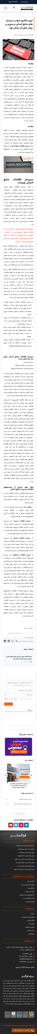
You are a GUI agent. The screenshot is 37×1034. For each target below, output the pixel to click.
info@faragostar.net (25, 959)
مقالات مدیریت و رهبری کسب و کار (22, 35)
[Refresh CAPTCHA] (15, 699)
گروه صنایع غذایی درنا (28, 898)
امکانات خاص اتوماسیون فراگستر (26, 849)
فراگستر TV (31, 924)
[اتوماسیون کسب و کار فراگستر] (21, 8)
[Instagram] (21, 825)
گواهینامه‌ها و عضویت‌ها (28, 917)
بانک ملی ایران (30, 881)
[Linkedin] (26, 825)
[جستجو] (13, 8)
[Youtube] (10, 825)
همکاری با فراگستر (29, 927)
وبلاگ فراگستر (30, 920)
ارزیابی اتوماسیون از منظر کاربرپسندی (25, 863)
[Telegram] (16, 825)
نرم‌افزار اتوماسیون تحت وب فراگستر (25, 846)
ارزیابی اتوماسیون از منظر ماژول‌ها (26, 856)
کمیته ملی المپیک (29, 892)
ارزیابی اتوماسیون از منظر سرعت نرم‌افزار (24, 859)
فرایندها (30, 190)
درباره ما (32, 914)
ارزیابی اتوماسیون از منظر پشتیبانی (25, 866)
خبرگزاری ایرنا (31, 888)
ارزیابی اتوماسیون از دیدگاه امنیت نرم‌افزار (24, 869)
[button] (16, 641)
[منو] (5, 8)
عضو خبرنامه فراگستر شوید (24, 967)
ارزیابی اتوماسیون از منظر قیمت (26, 852)
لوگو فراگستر (31, 934)
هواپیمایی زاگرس (30, 902)
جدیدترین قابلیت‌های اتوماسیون (22, 804)
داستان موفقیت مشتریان (24, 809)
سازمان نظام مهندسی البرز (27, 885)
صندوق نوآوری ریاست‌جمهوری (27, 895)
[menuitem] (13, 8)
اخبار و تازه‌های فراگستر (25, 799)
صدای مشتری (30, 931)
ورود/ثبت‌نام (24, 2)
